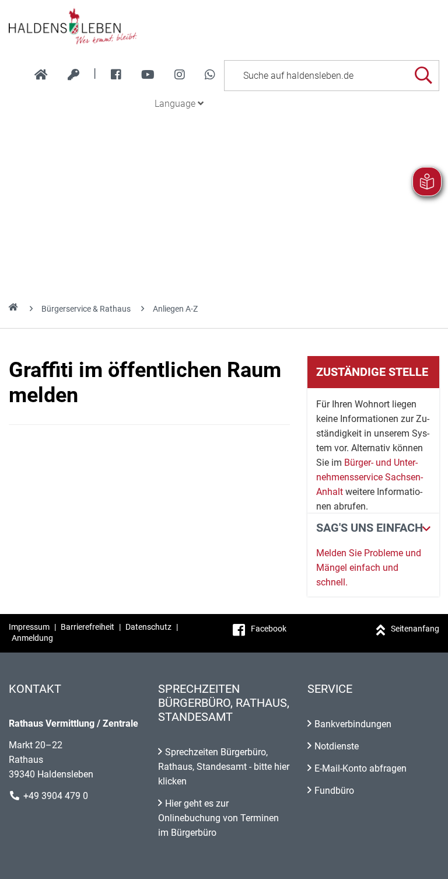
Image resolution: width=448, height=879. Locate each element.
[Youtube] (147, 74)
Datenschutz (148, 627)
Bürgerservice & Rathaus (86, 308)
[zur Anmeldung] (73, 74)
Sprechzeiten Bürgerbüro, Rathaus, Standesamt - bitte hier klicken (223, 767)
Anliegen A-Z (175, 308)
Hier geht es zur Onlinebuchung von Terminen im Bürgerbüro (218, 818)
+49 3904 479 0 (55, 795)
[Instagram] (180, 74)
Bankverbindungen (352, 724)
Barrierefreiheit (87, 627)
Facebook (268, 628)
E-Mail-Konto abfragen (360, 768)
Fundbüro (334, 790)
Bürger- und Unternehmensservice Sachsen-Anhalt (369, 477)
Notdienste (336, 746)
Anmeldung (32, 638)
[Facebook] (116, 74)
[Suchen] (423, 75)
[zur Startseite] (41, 74)
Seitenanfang (415, 628)
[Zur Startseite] (224, 25)
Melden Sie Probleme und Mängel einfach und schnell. (368, 567)
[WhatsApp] (210, 74)
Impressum (29, 627)
